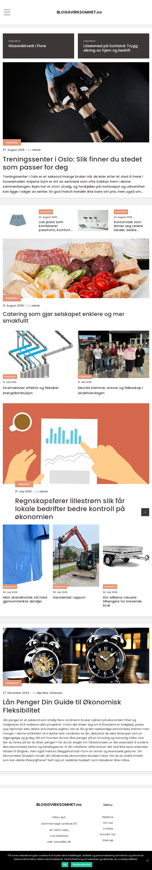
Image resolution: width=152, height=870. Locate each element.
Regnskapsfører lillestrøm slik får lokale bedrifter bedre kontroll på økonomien (70, 509)
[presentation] (145, 512)
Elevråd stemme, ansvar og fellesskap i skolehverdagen (110, 390)
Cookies (108, 828)
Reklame (107, 817)
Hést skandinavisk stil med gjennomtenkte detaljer (25, 599)
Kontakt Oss (108, 834)
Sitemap (108, 840)
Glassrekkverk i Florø (27, 46)
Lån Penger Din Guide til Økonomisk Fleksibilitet (62, 706)
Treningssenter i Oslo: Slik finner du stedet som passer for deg (72, 163)
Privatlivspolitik (81, 864)
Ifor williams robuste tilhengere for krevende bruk (122, 601)
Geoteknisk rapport (69, 597)
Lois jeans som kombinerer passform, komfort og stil (54, 226)
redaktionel (12, 683)
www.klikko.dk (62, 842)
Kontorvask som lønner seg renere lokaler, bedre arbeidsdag (128, 226)
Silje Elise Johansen (49, 693)
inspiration (14, 41)
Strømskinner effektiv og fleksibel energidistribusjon (30, 390)
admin (36, 150)
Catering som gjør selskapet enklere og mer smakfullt (63, 317)
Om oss (108, 823)
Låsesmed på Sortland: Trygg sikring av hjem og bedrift (110, 48)
